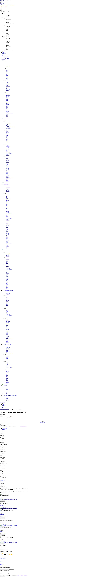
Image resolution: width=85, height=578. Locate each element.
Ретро (6, 88)
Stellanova (7, 246)
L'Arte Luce (7, 169)
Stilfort (7, 116)
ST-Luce (7, 115)
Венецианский (8, 146)
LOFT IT (7, 106)
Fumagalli (7, 376)
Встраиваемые (8, 123)
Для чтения (7, 294)
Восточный (7, 83)
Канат (6, 136)
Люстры (7, 409)
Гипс (6, 197)
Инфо (3, 55)
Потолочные (7, 66)
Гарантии (5, 57)
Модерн (7, 87)
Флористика (7, 155)
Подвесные (7, 126)
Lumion (7, 108)
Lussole (7, 173)
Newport (7, 112)
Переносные (7, 349)
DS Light (7, 100)
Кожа (6, 73)
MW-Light (7, 111)
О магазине (4, 53)
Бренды (3, 52)
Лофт (6, 150)
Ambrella (7, 158)
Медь (6, 74)
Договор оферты (6, 58)
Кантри (7, 84)
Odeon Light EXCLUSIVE (9, 113)
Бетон (6, 133)
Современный (8, 89)
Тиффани (7, 90)
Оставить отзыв (2, 480)
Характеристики (4, 428)
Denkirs (7, 227)
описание (3, 427)
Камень (7, 135)
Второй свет (7, 65)
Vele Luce (7, 181)
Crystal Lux (7, 96)
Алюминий (7, 70)
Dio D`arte (7, 162)
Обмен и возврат (6, 56)
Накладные (7, 188)
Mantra (7, 109)
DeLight (7, 97)
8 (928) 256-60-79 (2, 0)
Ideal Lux (7, 103)
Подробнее (2, 505)
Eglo (6, 101)
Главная (1, 409)
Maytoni (7, 110)
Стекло (7, 77)
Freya (6, 102)
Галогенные (7, 389)
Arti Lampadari (8, 95)
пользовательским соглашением (22, 575)
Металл (7, 75)
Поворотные (7, 125)
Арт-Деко (7, 82)
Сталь (6, 76)
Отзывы (3, 429)
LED (6, 388)
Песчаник (7, 203)
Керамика (7, 200)
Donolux (7, 99)
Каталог (3, 51)
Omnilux (7, 114)
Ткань (6, 207)
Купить (42, 421)
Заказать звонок (2, 3)
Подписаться (11, 489)
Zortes (6, 117)
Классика (7, 85)
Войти (7, 4)
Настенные (7, 124)
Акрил (7, 69)
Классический (8, 86)
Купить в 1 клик (42, 422)
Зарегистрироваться (12, 4)
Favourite (7, 166)
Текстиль (7, 78)
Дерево (7, 71)
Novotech (7, 242)
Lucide (7, 107)
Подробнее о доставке (23, 426)
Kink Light (7, 104)
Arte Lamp (7, 94)
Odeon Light (7, 177)
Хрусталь (7, 79)
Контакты (3, 59)
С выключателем (8, 128)
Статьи (1, 561)
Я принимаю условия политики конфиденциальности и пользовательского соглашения (14, 491)
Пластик (7, 139)
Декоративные (8, 293)
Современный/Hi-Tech (9, 153)
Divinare (7, 98)
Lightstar (7, 235)
